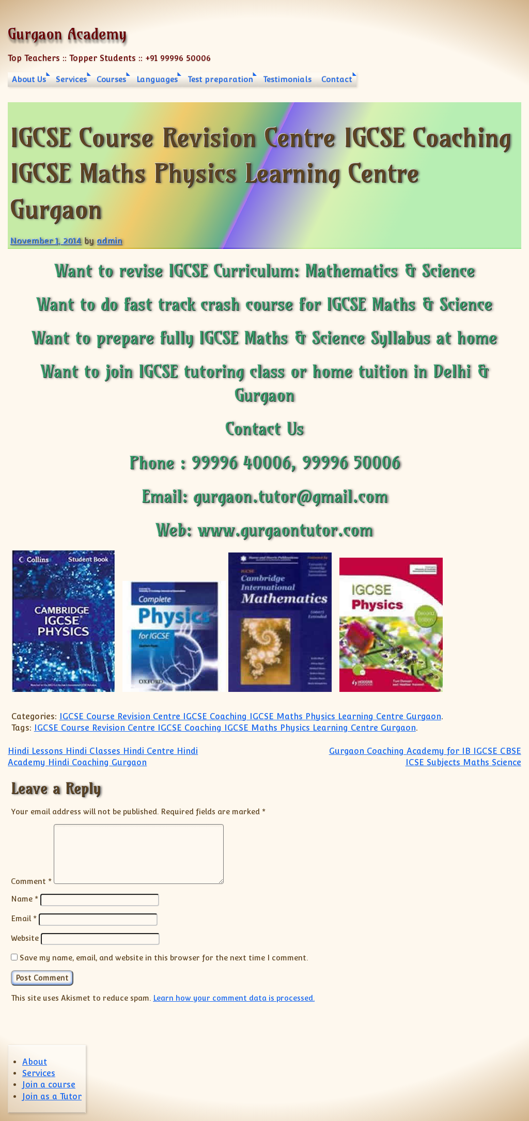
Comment (31, 881)
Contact (336, 79)
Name (24, 898)
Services (71, 79)
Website (25, 938)
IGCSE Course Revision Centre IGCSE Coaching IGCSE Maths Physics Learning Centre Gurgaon (250, 716)
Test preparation (220, 79)
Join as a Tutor (52, 1096)
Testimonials (287, 79)
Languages (157, 79)
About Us (29, 79)
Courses (111, 79)
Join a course (48, 1085)
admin (109, 241)
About (34, 1062)
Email (24, 918)
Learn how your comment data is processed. (234, 997)
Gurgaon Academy (67, 33)
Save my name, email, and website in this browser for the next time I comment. (164, 957)
